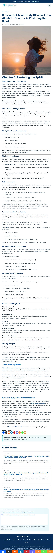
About (48, 539)
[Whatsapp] (22, 432)
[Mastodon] (17, 432)
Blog (7, 11)
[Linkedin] (11, 432)
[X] (6, 432)
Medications (30, 539)
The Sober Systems (11, 364)
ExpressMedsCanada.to (38, 403)
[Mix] (19, 432)
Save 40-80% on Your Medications (18, 398)
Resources (43, 539)
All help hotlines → (36, 1)
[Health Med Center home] (9, 5)
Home (3, 11)
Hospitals (15, 539)
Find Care (9, 539)
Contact (26, 542)
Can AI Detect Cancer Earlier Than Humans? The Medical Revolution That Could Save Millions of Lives (26, 457)
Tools (35, 539)
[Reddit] (9, 432)
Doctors (20, 539)
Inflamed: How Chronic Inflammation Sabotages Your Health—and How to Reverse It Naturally (26, 473)
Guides (24, 539)
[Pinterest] (14, 432)
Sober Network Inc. (17, 368)
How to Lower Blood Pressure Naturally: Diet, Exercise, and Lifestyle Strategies (26, 490)
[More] (25, 432)
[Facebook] (3, 432)
